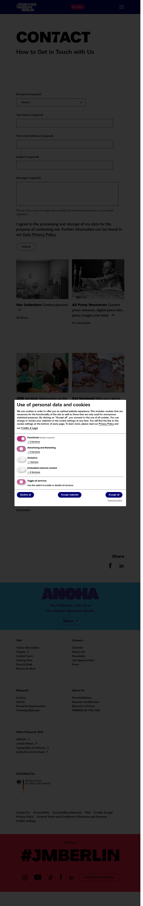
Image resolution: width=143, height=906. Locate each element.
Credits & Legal (29, 428)
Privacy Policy (106, 424)
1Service (32, 462)
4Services (33, 472)
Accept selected (69, 495)
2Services (33, 442)
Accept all (114, 495)
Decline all (25, 495)
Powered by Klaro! (115, 500)
